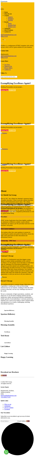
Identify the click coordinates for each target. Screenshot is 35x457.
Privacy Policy (8, 68)
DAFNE (10, 20)
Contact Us (7, 31)
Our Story (7, 64)
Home (6, 12)
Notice (10, 23)
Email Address (22, 421)
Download (4, 375)
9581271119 (4, 36)
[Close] (2, 6)
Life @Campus (8, 30)
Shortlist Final (12, 25)
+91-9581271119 (5, 397)
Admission (7, 28)
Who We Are (8, 13)
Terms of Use (8, 66)
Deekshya (11, 18)
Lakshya (10, 17)
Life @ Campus (8, 407)
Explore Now (4, 90)
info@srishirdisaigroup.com (8, 34)
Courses (6, 15)
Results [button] (6, 22)
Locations (7, 409)
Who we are (7, 404)
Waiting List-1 (12, 27)
